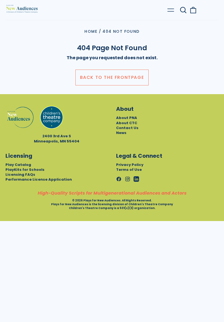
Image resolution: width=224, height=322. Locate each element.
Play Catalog (18, 164)
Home (90, 31)
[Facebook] (119, 179)
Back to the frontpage (112, 77)
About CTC (126, 123)
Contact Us (127, 127)
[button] (183, 10)
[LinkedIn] (136, 179)
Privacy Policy (129, 164)
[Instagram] (127, 179)
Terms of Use (129, 169)
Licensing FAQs (20, 174)
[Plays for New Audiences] (21, 8)
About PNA (126, 117)
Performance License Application (38, 179)
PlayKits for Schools (25, 169)
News (121, 132)
